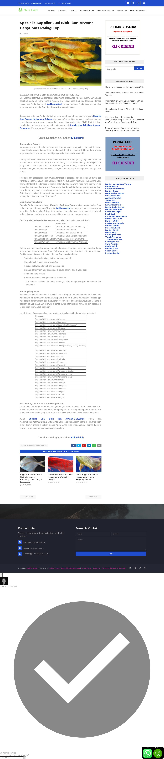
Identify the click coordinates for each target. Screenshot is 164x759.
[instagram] (139, 3)
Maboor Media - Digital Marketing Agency (64, 568)
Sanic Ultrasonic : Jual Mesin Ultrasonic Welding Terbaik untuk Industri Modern (122, 129)
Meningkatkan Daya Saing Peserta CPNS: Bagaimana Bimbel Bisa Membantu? (124, 102)
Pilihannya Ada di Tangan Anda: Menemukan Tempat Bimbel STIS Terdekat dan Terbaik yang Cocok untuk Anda (124, 119)
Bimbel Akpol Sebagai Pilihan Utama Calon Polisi (124, 110)
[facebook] (128, 3)
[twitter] (133, 3)
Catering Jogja (23, 3)
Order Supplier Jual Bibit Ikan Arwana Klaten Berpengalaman (87, 476)
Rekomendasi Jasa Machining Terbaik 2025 (124, 87)
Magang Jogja (36, 3)
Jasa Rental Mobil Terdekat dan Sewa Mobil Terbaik (124, 94)
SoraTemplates (32, 568)
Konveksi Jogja (50, 3)
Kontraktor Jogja (64, 3)
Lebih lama (93, 497)
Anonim (24, 34)
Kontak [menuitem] (51, 11)
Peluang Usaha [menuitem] (87, 11)
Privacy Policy (86, 568)
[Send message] (25, 757)
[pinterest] (144, 3)
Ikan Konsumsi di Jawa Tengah (34, 445)
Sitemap (122, 568)
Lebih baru (28, 497)
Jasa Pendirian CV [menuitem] (105, 11)
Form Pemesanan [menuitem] (138, 11)
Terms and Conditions (110, 568)
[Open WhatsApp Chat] (1, 575)
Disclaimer (97, 568)
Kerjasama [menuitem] (122, 11)
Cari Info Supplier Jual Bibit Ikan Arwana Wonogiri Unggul (60, 476)
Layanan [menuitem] (62, 11)
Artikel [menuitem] (72, 11)
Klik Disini (77, 137)
